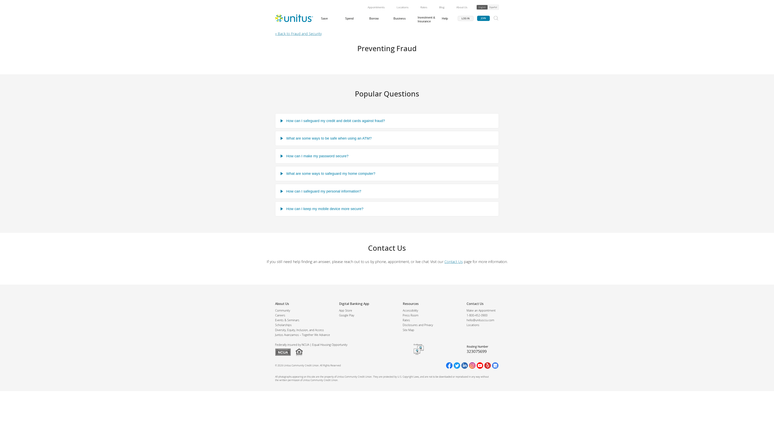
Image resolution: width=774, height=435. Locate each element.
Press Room (410, 315)
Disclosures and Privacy (418, 325)
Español (493, 7)
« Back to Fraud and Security (298, 33)
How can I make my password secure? (317, 156)
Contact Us (453, 261)
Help (445, 18)
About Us (461, 7)
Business (399, 18)
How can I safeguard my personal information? (323, 191)
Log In (466, 18)
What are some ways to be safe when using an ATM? (329, 138)
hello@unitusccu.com (480, 320)
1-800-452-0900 (477, 315)
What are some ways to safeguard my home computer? (330, 174)
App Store (345, 310)
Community (282, 310)
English (482, 7)
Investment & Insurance (426, 19)
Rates (423, 7)
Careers (280, 315)
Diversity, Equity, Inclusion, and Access (299, 330)
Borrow (374, 18)
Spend (349, 18)
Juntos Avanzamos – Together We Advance (302, 335)
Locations (402, 7)
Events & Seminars (287, 320)
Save (324, 18)
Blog (441, 7)
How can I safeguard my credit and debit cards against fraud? (335, 121)
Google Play (346, 315)
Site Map (408, 330)
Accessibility (410, 310)
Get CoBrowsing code (418, 349)
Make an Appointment (481, 310)
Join (483, 18)
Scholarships (283, 325)
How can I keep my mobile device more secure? (324, 209)
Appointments (376, 7)
